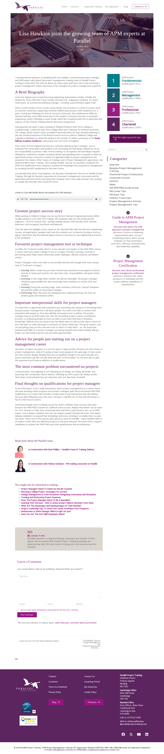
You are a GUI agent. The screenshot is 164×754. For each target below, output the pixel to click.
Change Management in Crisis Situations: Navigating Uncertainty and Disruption (58, 494)
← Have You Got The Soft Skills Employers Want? (38, 641)
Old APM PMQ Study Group (123, 187)
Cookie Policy (90, 692)
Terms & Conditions (58, 686)
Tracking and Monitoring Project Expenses (41, 497)
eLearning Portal (92, 681)
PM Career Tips (117, 191)
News (112, 184)
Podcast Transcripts (120, 197)
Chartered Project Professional (126, 174)
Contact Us (89, 676)
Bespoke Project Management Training (125, 169)
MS (82, 49)
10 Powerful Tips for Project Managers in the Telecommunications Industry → (91, 644)
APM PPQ (114, 164)
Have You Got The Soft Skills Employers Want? (43, 514)
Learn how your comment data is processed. (76, 622)
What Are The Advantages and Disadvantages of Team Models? (51, 505)
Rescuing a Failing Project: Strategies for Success (44, 491)
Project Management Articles (125, 201)
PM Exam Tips (117, 194)
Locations (53, 681)
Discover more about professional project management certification (128, 271)
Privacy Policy (55, 692)
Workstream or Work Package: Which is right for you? (46, 511)
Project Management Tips (123, 204)
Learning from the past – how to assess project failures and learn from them (57, 502)
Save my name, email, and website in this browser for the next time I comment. (49, 610)
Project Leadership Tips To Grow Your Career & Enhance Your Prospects (55, 508)
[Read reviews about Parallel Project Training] (28, 719)
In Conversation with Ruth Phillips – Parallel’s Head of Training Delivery (61, 449)
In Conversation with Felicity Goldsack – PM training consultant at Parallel (62, 463)
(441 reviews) (30, 723)
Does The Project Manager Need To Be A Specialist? (45, 500)
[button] (79, 6)
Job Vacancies (90, 686)
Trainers (52, 676)
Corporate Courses (119, 177)
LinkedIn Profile (37, 535)
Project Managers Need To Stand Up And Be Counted (46, 488)
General (113, 181)
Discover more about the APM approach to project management (128, 228)
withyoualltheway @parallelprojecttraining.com (133, 722)
